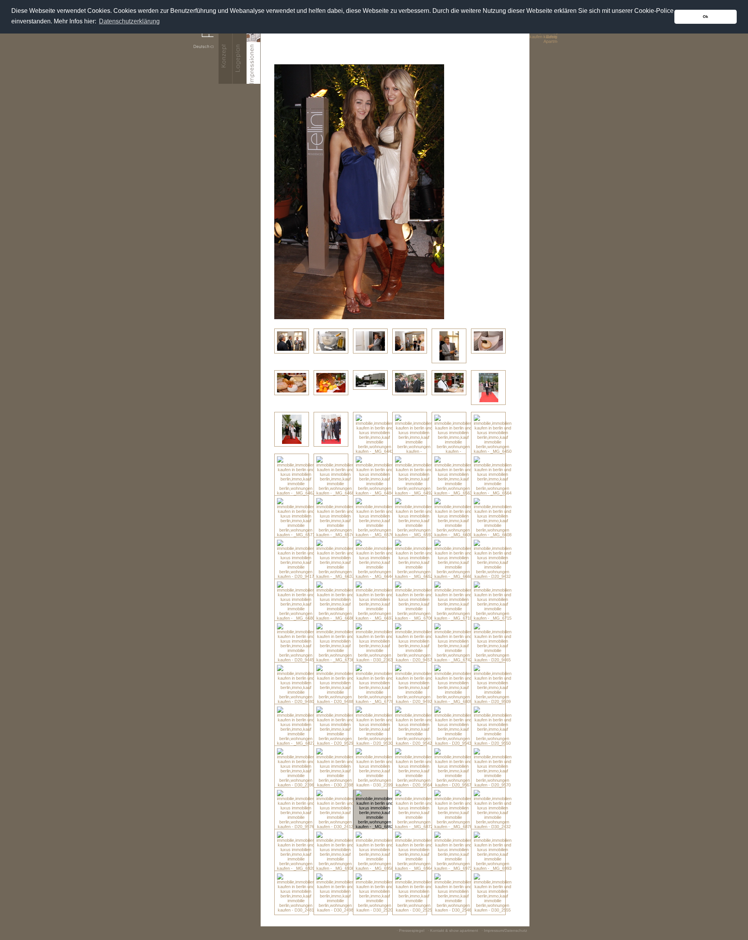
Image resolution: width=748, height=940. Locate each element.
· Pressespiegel (410, 930)
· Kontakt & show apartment (453, 930)
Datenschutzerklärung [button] (129, 21)
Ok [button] (705, 16)
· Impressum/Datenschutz (504, 930)
